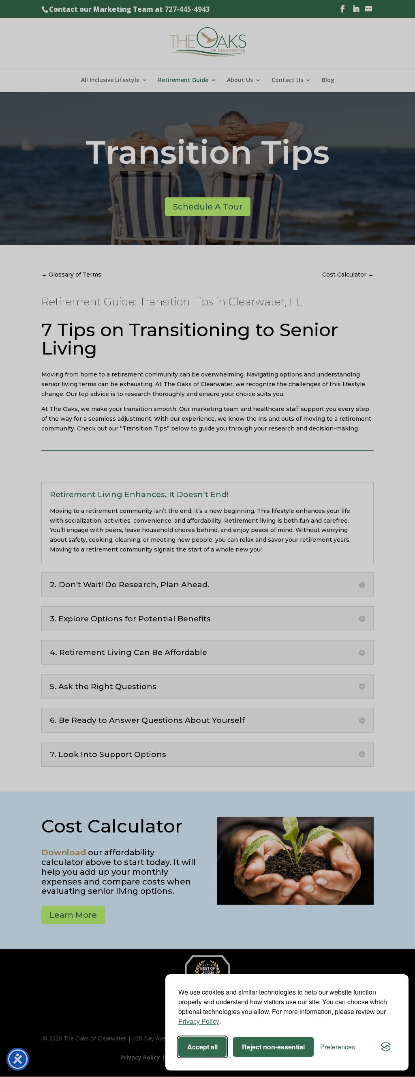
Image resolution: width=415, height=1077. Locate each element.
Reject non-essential (273, 1046)
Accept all (202, 1046)
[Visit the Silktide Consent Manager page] (386, 1047)
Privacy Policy (198, 1021)
